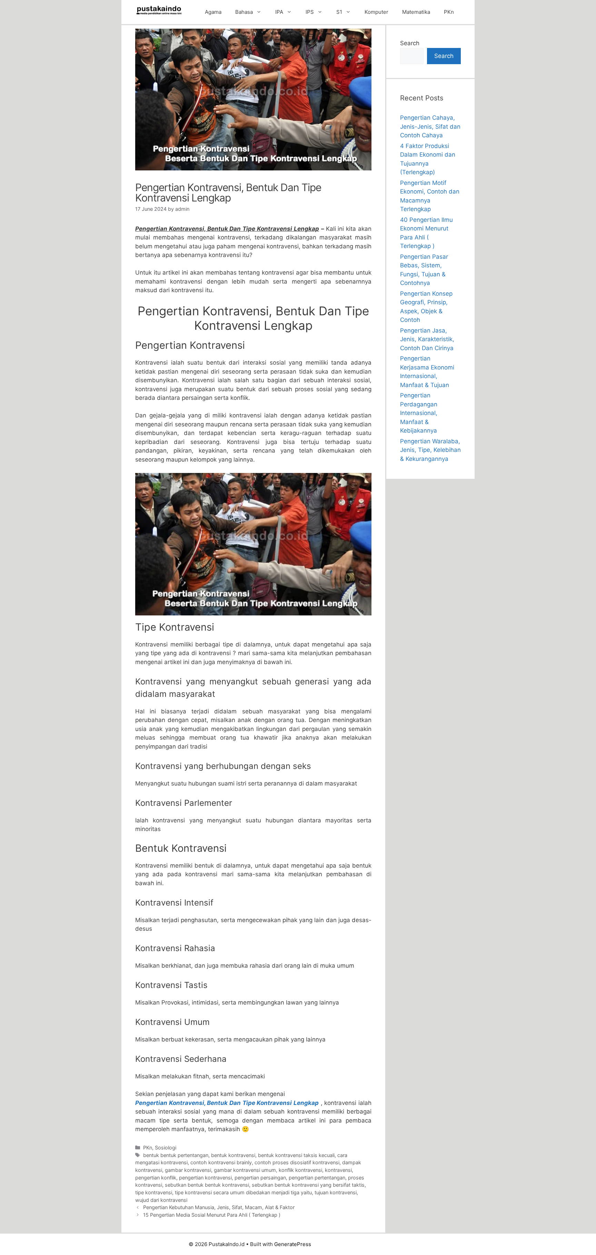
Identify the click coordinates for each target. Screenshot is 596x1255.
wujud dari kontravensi (161, 1200)
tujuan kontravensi (336, 1192)
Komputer (376, 12)
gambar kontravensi (188, 1170)
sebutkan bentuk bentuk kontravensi (207, 1185)
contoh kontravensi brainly (221, 1162)
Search (409, 43)
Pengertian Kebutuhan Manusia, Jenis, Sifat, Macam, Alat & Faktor (219, 1207)
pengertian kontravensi (205, 1177)
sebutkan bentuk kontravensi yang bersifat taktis (308, 1185)
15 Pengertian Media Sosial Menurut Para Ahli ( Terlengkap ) (211, 1215)
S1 (339, 12)
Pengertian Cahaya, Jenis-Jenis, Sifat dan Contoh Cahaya (430, 126)
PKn (449, 12)
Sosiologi (165, 1147)
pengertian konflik (155, 1177)
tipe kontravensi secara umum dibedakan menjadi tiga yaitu (243, 1192)
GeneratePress (292, 1244)
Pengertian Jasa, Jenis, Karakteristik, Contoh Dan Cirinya (427, 339)
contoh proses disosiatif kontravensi (297, 1162)
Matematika (416, 12)
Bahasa (244, 12)
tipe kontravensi (153, 1192)
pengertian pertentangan (317, 1177)
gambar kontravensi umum (245, 1170)
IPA (279, 12)
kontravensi (338, 1170)
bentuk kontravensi (233, 1155)
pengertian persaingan (260, 1177)
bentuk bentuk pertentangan (175, 1155)
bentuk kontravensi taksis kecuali (296, 1155)
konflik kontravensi (300, 1170)
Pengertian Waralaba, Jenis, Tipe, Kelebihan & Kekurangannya (430, 450)
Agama (213, 12)
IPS (310, 12)
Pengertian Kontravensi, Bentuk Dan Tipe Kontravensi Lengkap (227, 1102)
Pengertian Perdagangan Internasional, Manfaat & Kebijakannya (418, 413)
